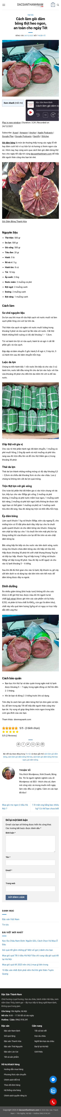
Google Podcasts (23, 136)
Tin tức (30, 15)
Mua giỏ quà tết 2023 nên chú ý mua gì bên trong (25, 964)
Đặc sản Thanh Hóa (12, 1041)
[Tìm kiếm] (58, 5)
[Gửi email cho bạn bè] (33, 744)
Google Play (7, 136)
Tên (8, 857)
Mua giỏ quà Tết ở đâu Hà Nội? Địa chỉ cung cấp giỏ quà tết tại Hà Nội (30, 957)
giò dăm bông (32, 760)
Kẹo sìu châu (40, 1036)
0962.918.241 (21, 1019)
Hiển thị (18, 103)
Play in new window (11, 122)
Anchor (32, 132)
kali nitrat (11, 598)
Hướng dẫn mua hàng (13, 1069)
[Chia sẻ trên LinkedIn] (42, 744)
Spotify (36, 136)
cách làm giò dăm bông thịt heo (20, 757)
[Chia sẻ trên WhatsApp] (18, 744)
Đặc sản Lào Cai (11, 1052)
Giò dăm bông (8, 142)
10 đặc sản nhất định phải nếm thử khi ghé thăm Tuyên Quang (28, 972)
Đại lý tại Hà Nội (41, 1046)
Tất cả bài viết (40, 1031)
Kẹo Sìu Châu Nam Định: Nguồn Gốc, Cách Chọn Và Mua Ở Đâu (30, 943)
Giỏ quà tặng (9, 1036)
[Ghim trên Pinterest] (37, 744)
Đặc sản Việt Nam (10, 919)
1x (45, 115)
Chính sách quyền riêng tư (15, 1095)
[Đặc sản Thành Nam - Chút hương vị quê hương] (30, 5)
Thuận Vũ (41, 36)
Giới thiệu (38, 1052)
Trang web (10, 883)
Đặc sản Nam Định (12, 1031)
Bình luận (10, 833)
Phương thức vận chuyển (15, 1074)
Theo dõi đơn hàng (12, 1085)
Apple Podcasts (45, 132)
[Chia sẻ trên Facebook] (23, 744)
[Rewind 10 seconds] (38, 114)
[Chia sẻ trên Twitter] (28, 744)
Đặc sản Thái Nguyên (13, 1046)
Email (9, 870)
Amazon (24, 132)
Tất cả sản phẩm (11, 1057)
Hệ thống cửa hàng (12, 1090)
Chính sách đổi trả (12, 1080)
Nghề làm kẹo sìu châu (44, 1041)
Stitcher (45, 136)
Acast (15, 132)
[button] (3, 5)
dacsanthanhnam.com (41, 154)
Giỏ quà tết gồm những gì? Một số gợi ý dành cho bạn (27, 950)
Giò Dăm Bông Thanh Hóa (14, 221)
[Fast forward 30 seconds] (53, 114)
